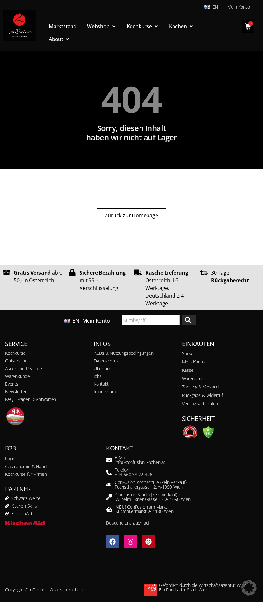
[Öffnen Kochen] (191, 26)
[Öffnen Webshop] (113, 26)
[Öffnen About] (67, 39)
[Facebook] (112, 541)
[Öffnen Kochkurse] (156, 26)
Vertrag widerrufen (200, 403)
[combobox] (151, 320)
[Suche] (189, 320)
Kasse (188, 370)
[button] (249, 588)
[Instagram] (130, 541)
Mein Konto (238, 7)
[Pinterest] (148, 541)
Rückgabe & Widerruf (202, 395)
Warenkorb (192, 378)
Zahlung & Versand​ (200, 387)
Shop (187, 353)
